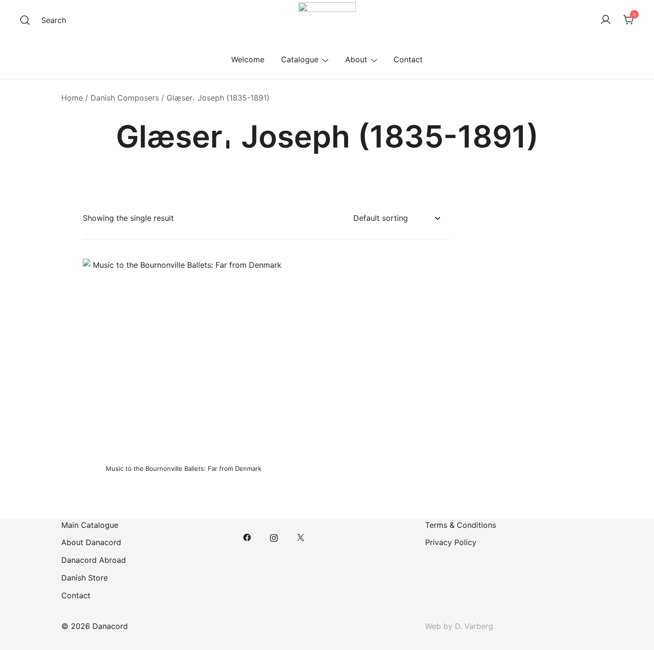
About (356, 59)
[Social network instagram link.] (274, 537)
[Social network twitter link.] (300, 537)
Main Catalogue (89, 525)
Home (72, 98)
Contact (408, 59)
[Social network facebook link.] (247, 537)
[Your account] (605, 20)
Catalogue (299, 59)
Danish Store (84, 577)
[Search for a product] (25, 20)
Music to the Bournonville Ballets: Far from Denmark (183, 468)
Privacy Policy (450, 542)
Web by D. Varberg (459, 626)
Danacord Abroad (93, 560)
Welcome (247, 59)
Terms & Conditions (460, 525)
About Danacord (91, 542)
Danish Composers (124, 98)
